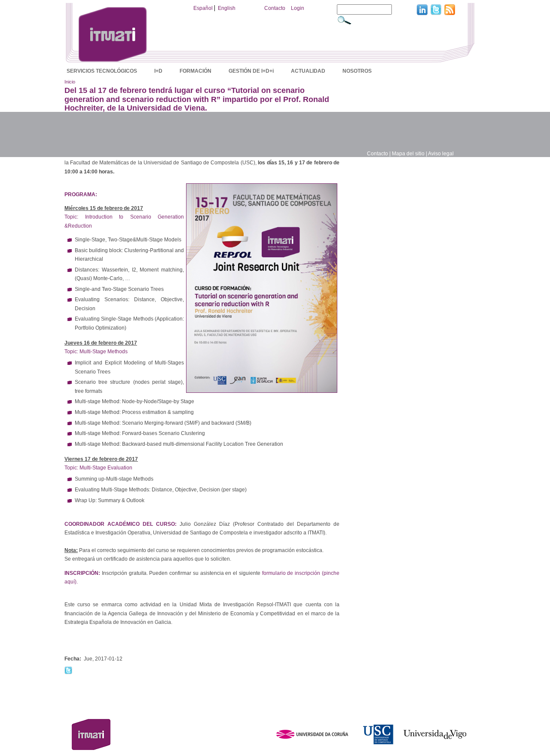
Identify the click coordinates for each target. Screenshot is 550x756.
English (226, 8)
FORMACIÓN (195, 71)
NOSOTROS (357, 71)
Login (297, 8)
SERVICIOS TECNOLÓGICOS (102, 71)
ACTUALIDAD (308, 71)
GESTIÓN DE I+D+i (251, 71)
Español (203, 8)
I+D (158, 71)
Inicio (69, 81)
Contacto (274, 8)
